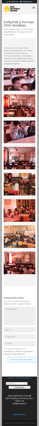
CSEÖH (30, 29)
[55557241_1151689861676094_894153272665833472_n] (19, 248)
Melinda (12, 29)
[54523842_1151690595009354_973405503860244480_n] (19, 117)
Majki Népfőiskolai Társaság (14, 32)
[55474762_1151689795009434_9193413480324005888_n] (19, 195)
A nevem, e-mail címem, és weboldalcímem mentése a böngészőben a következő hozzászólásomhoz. (19, 351)
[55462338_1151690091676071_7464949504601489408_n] (19, 169)
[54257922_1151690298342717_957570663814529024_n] (19, 91)
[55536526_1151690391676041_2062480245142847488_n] (19, 222)
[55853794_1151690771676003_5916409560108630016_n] (19, 274)
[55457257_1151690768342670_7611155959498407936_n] (19, 143)
